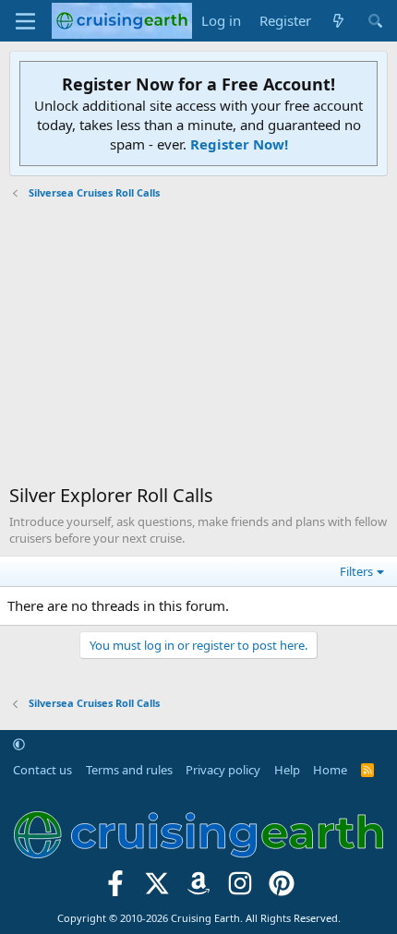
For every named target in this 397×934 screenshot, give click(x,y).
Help (287, 769)
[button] (19, 744)
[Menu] (25, 21)
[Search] (375, 21)
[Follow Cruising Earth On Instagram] (239, 889)
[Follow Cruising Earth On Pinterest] (281, 889)
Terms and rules (129, 769)
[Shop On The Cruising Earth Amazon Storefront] (199, 889)
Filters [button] (356, 571)
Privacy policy (223, 769)
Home (330, 769)
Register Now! (239, 144)
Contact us (42, 769)
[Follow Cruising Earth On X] (157, 889)
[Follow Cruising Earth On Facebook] (116, 889)
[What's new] (338, 21)
